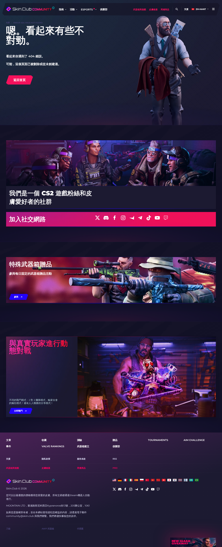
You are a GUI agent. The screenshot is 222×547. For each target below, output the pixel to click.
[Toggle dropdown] (65, 9)
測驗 (79, 440)
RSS (115, 458)
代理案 (80, 528)
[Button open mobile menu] (213, 9)
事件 (8, 446)
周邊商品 (165, 9)
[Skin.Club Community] (30, 9)
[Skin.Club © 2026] (30, 481)
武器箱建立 (83, 446)
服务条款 (81, 458)
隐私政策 (46, 458)
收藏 (44, 440)
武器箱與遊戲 (139, 9)
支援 (186, 9)
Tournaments (158, 440)
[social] (114, 489)
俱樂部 (103, 9)
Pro (115, 468)
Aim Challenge (194, 440)
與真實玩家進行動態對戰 (38, 347)
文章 (8, 440)
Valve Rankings (53, 446)
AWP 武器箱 (48, 528)
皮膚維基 (153, 9)
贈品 (115, 440)
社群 (8, 22)
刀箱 (8, 528)
